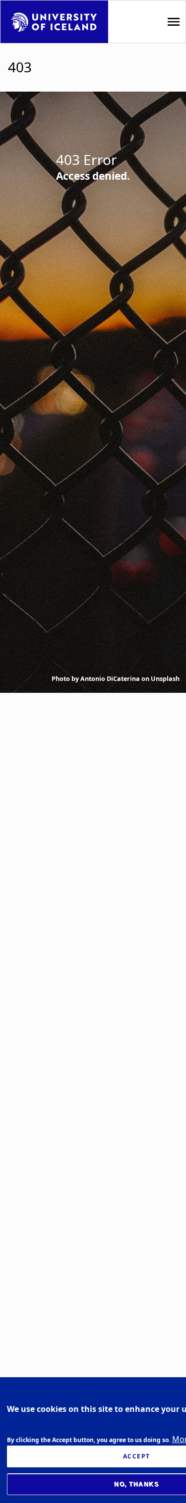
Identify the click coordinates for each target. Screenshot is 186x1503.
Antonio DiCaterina (110, 678)
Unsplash (165, 678)
